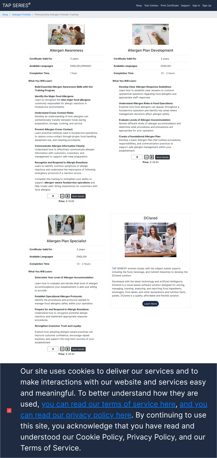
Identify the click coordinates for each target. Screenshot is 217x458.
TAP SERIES (16, 5)
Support (185, 5)
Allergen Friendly (21, 14)
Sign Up (206, 5)
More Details (78, 196)
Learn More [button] (150, 303)
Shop (139, 5)
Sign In (196, 5)
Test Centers (151, 5)
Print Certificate (170, 5)
